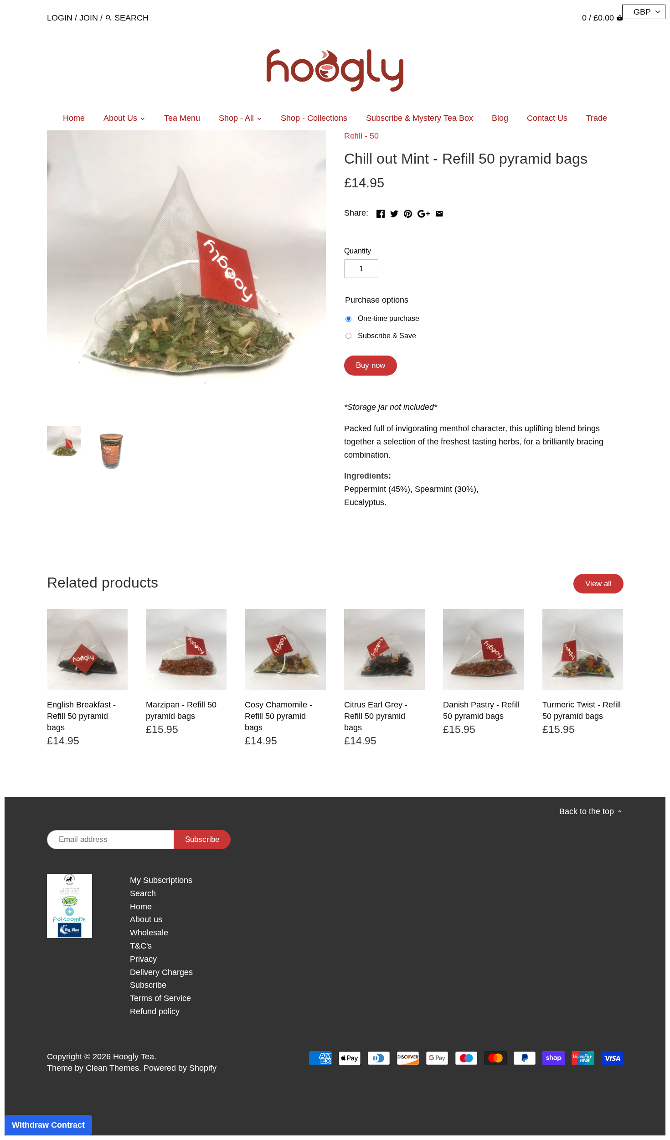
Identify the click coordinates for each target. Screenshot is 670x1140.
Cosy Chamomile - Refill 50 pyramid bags (278, 716)
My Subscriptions (161, 880)
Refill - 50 (361, 135)
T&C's (141, 945)
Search (143, 893)
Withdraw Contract (48, 1125)
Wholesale (149, 932)
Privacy (143, 959)
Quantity (357, 251)
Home (141, 906)
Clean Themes (112, 1068)
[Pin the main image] (408, 212)
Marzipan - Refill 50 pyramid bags (181, 710)
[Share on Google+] (423, 212)
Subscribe (148, 985)
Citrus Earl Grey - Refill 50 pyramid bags (375, 716)
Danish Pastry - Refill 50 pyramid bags (481, 710)
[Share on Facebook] (380, 212)
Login (59, 17)
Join (88, 17)
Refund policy (155, 1011)
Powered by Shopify (180, 1068)
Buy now (370, 365)
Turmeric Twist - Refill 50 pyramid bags (581, 710)
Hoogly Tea (133, 1056)
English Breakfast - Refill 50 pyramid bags (81, 716)
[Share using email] (439, 212)
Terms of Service (160, 998)
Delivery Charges (161, 972)
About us (146, 919)
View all (598, 583)
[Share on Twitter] (394, 212)
